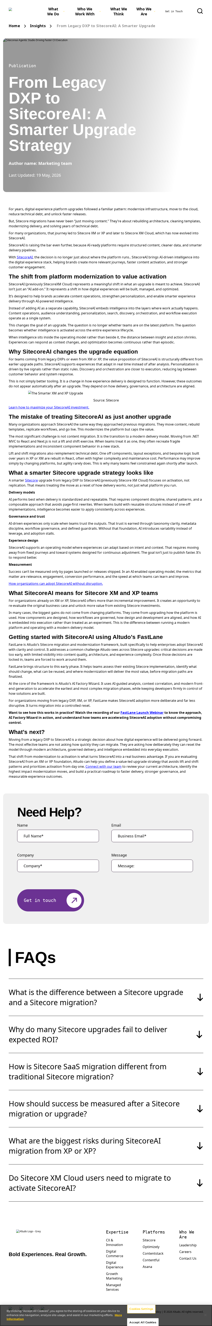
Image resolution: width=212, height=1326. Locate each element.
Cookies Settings (141, 1309)
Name (22, 825)
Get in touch (40, 900)
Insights (38, 25)
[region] (106, 1315)
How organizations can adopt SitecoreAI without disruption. (56, 583)
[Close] (205, 1315)
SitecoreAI (25, 257)
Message (119, 855)
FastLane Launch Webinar (142, 712)
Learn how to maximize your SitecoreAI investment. (49, 407)
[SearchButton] (200, 11)
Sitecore (31, 480)
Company (25, 855)
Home (14, 25)
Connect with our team (104, 766)
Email (116, 825)
